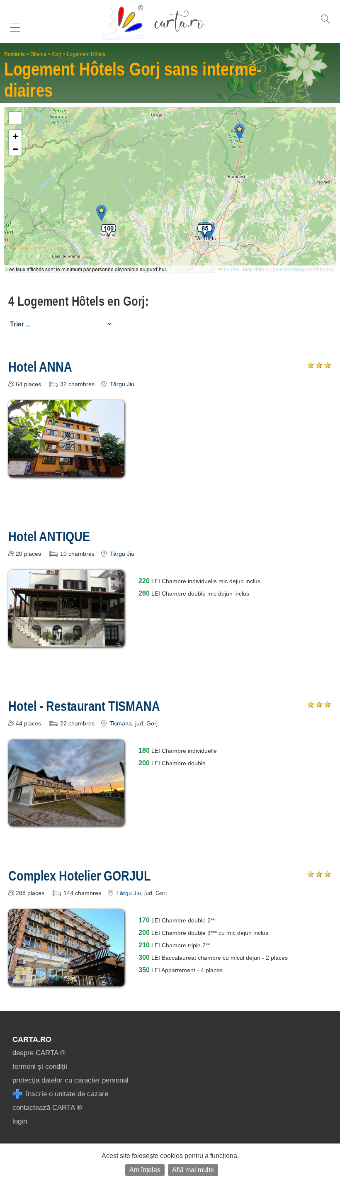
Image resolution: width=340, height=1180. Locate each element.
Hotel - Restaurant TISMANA (84, 706)
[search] (325, 23)
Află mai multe (193, 1169)
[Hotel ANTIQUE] (66, 641)
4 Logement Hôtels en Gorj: (78, 301)
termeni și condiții (39, 1067)
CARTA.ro (31, 1039)
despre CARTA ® (39, 1053)
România (14, 54)
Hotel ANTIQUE (49, 536)
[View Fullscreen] (15, 118)
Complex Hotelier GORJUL (79, 875)
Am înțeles (144, 1169)
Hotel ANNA (40, 367)
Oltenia (38, 54)
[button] (101, 212)
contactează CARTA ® (47, 1108)
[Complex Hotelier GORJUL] (66, 980)
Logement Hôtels (86, 54)
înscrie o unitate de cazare (66, 1094)
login (19, 1121)
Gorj (56, 54)
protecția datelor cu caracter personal (70, 1080)
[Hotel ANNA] (66, 471)
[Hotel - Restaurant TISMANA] (66, 820)
